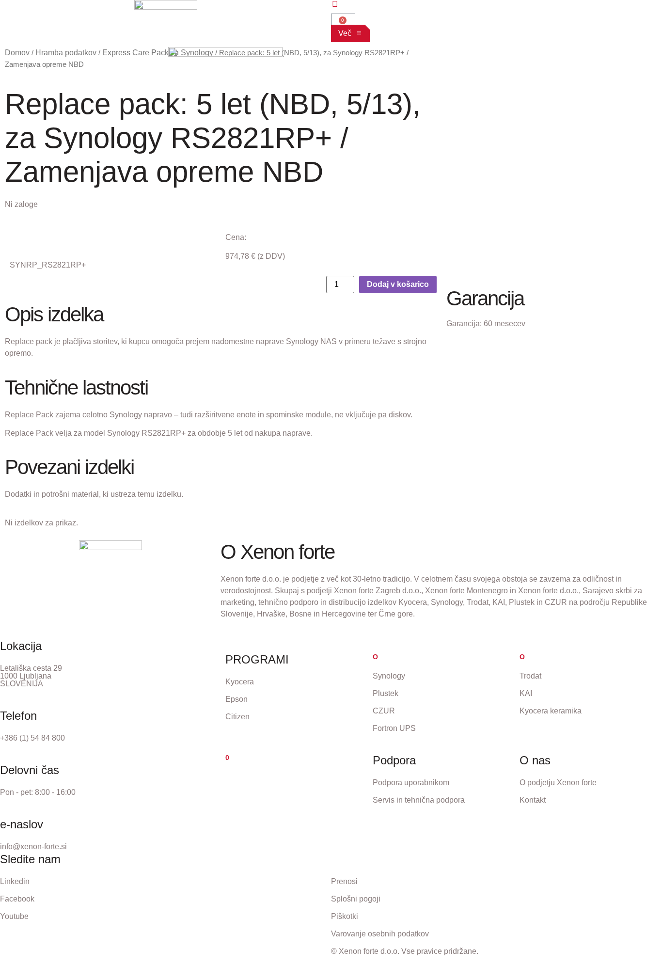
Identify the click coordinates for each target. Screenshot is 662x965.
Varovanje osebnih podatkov (380, 934)
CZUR (384, 711)
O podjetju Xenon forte (558, 782)
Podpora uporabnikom (411, 782)
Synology (389, 676)
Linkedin (15, 881)
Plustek (385, 693)
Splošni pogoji (355, 899)
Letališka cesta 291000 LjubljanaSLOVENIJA (31, 676)
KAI (526, 693)
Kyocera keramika (551, 711)
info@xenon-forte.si (33, 846)
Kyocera (239, 682)
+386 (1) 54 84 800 (32, 738)
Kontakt (533, 800)
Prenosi (344, 881)
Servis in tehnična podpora (419, 800)
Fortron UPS (394, 728)
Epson (236, 699)
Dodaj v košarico (398, 284)
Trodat (530, 676)
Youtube (14, 916)
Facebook (17, 899)
